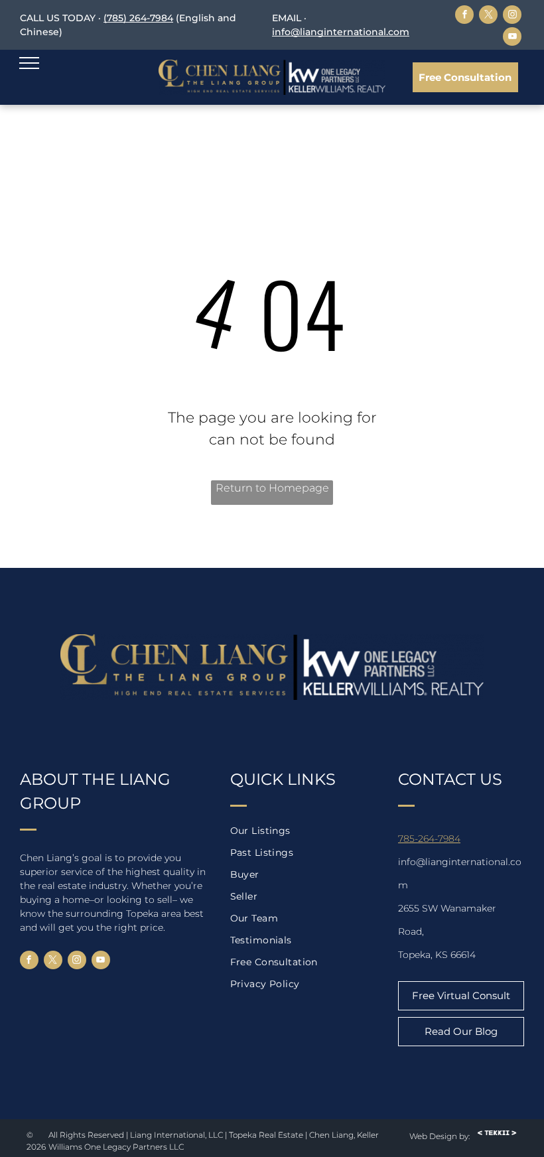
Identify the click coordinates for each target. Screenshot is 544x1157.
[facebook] (464, 16)
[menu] (29, 63)
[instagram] (512, 16)
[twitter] (488, 16)
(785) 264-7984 (138, 18)
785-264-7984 (429, 839)
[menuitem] (304, 831)
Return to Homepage (272, 488)
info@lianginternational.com (340, 32)
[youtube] (512, 38)
